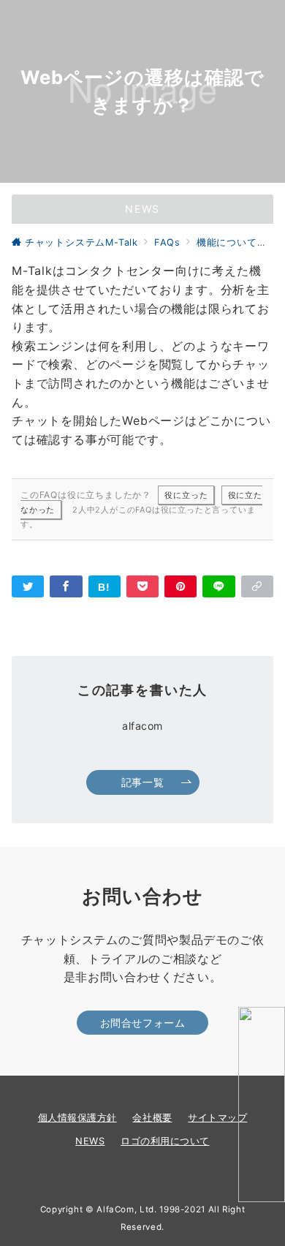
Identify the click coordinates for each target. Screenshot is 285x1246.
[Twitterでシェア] (28, 586)
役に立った (186, 495)
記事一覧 (142, 782)
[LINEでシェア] (218, 586)
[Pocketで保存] (142, 586)
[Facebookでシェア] (66, 586)
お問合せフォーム (143, 1022)
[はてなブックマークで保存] (104, 586)
